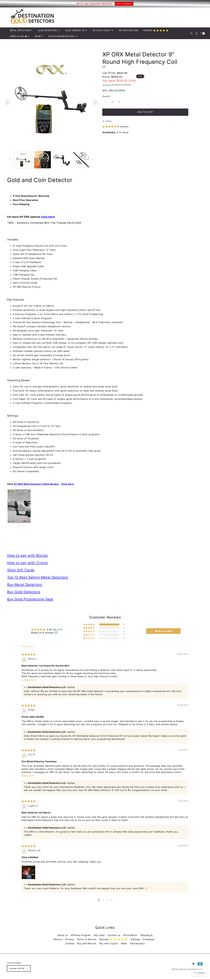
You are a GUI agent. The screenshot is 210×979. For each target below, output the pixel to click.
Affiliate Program (81, 935)
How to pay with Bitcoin (27, 555)
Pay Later (100, 935)
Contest (70, 943)
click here (47, 216)
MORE (38, 36)
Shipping (106, 85)
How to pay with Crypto (27, 563)
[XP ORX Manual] (105, 506)
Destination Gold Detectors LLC (191, 969)
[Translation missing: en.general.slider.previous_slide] (7, 102)
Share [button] (109, 121)
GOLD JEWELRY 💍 (75, 30)
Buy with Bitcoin (87, 943)
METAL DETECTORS (20, 30)
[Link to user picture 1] (28, 872)
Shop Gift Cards (21, 570)
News (124, 943)
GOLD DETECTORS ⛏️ (49, 30)
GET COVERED (124, 3)
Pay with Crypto (109, 943)
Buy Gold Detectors (23, 592)
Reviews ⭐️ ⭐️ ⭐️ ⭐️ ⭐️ (113, 939)
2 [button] (103, 900)
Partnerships (137, 943)
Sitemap (136, 939)
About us (63, 935)
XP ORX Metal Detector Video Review (36, 484)
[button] (191, 33)
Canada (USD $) (16, 968)
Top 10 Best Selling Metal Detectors (37, 577)
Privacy (70, 939)
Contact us (114, 935)
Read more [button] (30, 679)
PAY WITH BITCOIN (128, 30)
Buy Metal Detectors (24, 585)
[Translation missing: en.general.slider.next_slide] (95, 102)
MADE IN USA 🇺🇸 (18, 36)
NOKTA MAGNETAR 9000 (62, 36)
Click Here (67, 484)
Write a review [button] (163, 631)
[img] (29, 654)
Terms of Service (87, 939)
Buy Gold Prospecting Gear (30, 599)
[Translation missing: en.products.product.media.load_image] (23, 159)
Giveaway (148, 939)
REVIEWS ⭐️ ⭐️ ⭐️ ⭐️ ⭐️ (155, 30)
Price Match (130, 935)
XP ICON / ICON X (101, 30)
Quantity (106, 96)
